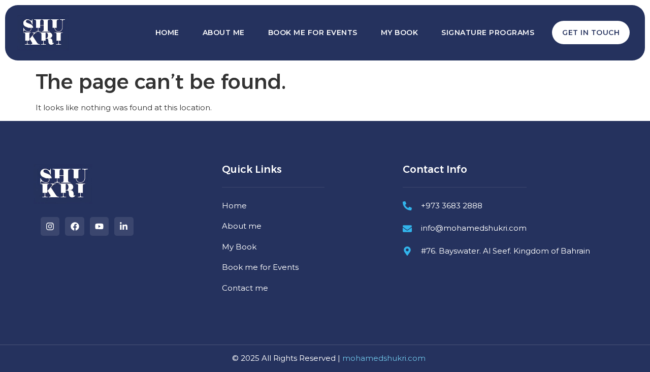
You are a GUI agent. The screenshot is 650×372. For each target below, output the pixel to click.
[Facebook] (74, 226)
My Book (399, 32)
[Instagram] (50, 226)
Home (167, 32)
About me (224, 32)
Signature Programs (487, 32)
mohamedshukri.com (384, 358)
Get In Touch (591, 32)
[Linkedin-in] (123, 226)
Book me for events (313, 32)
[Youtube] (99, 226)
